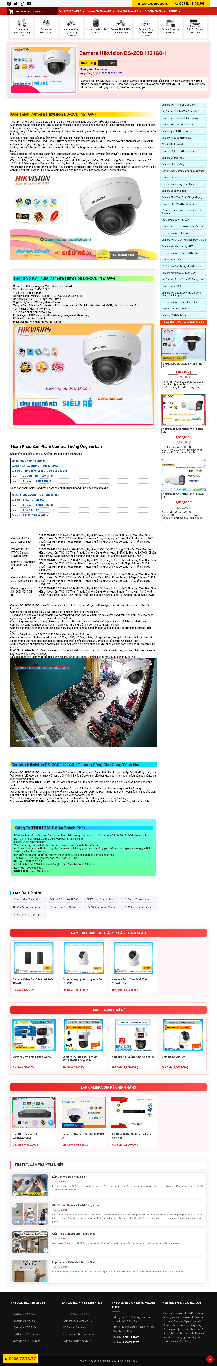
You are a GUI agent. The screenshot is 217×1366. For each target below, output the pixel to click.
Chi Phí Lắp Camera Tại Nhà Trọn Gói (75, 1205)
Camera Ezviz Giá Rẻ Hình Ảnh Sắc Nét (182, 226)
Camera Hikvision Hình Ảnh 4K (177, 124)
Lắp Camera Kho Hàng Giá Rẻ (78, 1334)
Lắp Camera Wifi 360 (24, 1321)
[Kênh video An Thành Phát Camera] (29, 4)
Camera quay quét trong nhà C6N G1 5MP (83, 981)
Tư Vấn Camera (153, 11)
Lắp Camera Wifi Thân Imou (176, 233)
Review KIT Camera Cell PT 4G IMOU (64, 900)
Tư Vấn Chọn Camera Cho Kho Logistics (183, 171)
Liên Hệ (173, 11)
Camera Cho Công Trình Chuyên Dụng (182, 197)
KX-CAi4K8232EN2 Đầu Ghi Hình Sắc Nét (131, 1135)
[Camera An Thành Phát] (16, 4)
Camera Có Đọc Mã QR (174, 157)
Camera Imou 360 (171, 286)
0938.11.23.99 (191, 4)
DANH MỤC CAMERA (29, 11)
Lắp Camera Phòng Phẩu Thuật (178, 184)
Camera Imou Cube (172, 259)
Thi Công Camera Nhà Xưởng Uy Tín (26, 908)
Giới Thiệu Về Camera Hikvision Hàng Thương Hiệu (101, 900)
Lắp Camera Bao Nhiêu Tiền (69, 1176)
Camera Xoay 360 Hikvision (176, 138)
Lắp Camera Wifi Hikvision (175, 220)
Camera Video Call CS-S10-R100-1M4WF (33, 981)
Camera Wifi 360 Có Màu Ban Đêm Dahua (184, 239)
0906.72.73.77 (131, 1342)
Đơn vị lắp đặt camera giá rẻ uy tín (101, 1360)
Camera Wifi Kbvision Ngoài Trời (179, 246)
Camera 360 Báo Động (174, 315)
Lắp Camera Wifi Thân (25, 1327)
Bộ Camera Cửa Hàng (74, 1327)
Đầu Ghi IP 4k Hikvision (173, 144)
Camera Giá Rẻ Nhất (172, 177)
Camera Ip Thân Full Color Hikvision (180, 118)
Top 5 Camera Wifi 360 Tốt (176, 308)
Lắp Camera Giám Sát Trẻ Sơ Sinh (73, 1262)
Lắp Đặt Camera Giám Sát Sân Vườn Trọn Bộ (101, 908)
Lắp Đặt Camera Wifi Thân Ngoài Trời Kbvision (181, 212)
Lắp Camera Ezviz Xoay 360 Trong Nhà (182, 279)
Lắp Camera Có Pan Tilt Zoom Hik (180, 111)
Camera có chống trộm (174, 190)
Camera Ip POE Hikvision (175, 131)
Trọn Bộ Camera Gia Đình (76, 1314)
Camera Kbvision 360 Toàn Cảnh (179, 273)
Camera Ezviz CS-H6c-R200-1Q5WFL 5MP (129, 981)
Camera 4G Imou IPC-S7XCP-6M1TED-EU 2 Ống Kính (80, 1058)
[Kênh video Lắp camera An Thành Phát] (22, 4)
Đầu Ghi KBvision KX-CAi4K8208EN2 (25, 1135)
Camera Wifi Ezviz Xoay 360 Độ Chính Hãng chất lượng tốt (182, 294)
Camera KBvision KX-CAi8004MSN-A (83, 1135)
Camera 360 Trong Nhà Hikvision (179, 151)
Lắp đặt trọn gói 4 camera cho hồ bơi (137, 908)
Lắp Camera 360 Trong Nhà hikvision (181, 266)
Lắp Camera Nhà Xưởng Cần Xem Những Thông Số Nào (26, 900)
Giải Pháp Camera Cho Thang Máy (73, 1233)
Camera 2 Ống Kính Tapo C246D (32, 1056)
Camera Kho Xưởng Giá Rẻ (77, 1321)
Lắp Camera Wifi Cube (24, 1314)
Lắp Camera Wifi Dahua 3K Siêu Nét (180, 253)
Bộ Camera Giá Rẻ (127, 11)
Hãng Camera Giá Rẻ (99, 11)
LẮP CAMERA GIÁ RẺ (155, 3)
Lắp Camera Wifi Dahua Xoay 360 (179, 302)
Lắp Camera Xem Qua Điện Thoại (136, 900)
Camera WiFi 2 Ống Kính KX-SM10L (133, 1056)
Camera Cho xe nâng (173, 164)
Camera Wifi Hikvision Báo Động (179, 104)
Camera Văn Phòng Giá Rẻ (77, 1340)
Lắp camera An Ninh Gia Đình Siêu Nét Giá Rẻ (63, 908)
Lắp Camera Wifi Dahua (25, 1334)
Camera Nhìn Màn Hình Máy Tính (179, 204)
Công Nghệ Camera (70, 11)
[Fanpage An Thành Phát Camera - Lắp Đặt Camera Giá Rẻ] (9, 4)
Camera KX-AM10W (173, 1056)
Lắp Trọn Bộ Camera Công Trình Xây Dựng (28, 916)
